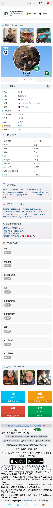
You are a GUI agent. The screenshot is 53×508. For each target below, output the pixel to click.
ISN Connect (26, 501)
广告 (17, 453)
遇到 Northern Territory (11, 441)
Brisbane (24, 103)
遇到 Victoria (23, 445)
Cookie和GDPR (8, 453)
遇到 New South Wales (39, 437)
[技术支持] (43, 504)
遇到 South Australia (43, 441)
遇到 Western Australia (38, 445)
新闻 (17, 449)
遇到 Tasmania (12, 445)
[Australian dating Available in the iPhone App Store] (18, 460)
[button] (2, 3)
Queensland (34, 103)
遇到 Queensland (27, 441)
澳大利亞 (24, 99)
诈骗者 (23, 449)
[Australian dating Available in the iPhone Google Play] (35, 460)
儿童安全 (47, 453)
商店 (30, 449)
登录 (41, 3)
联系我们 (22, 456)
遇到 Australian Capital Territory (17, 437)
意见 (35, 449)
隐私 (32, 453)
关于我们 (24, 453)
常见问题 (31, 456)
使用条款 (38, 453)
